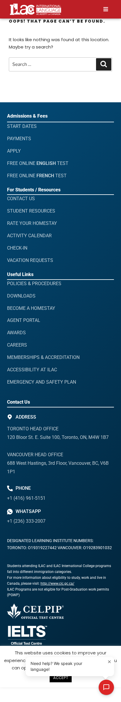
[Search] (103, 64)
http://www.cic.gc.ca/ (57, 583)
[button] (106, 9)
